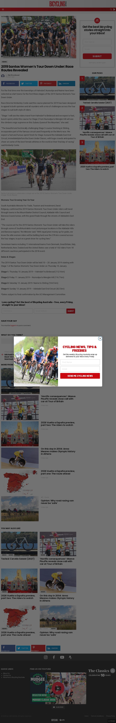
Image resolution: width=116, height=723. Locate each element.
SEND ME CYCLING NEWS (80, 375)
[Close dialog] (100, 338)
